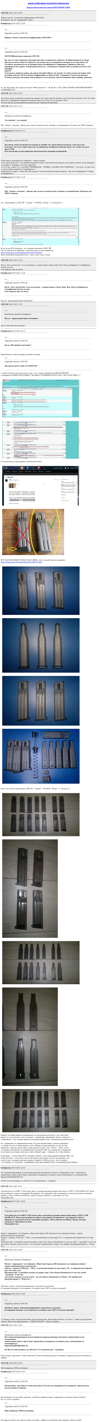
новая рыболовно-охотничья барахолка (48, 3)
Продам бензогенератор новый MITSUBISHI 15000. (48, 7)
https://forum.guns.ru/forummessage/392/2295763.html (21, 253)
